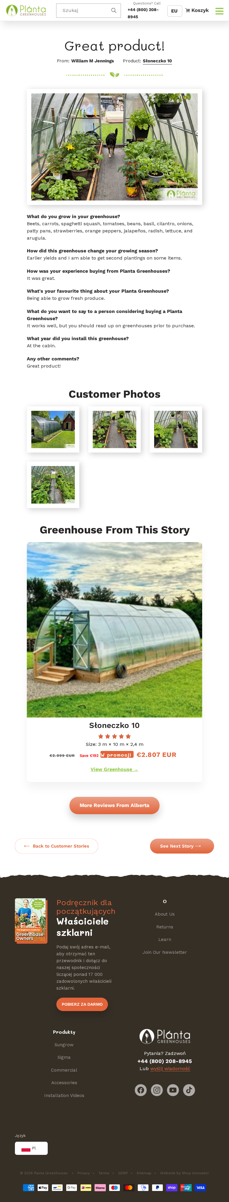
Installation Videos (64, 1095)
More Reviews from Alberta (114, 805)
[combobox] (88, 10)
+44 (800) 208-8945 (164, 1061)
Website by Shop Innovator (184, 1173)
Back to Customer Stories (61, 846)
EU (174, 11)
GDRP (123, 1173)
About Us (165, 914)
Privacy (84, 1173)
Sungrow (64, 1044)
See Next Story (177, 846)
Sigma (64, 1057)
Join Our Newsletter (165, 952)
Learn (164, 939)
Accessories (64, 1082)
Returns (164, 927)
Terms (103, 1173)
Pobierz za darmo (82, 1004)
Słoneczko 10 (157, 61)
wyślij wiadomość (170, 1068)
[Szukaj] (113, 10)
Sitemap (144, 1173)
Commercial (64, 1070)
